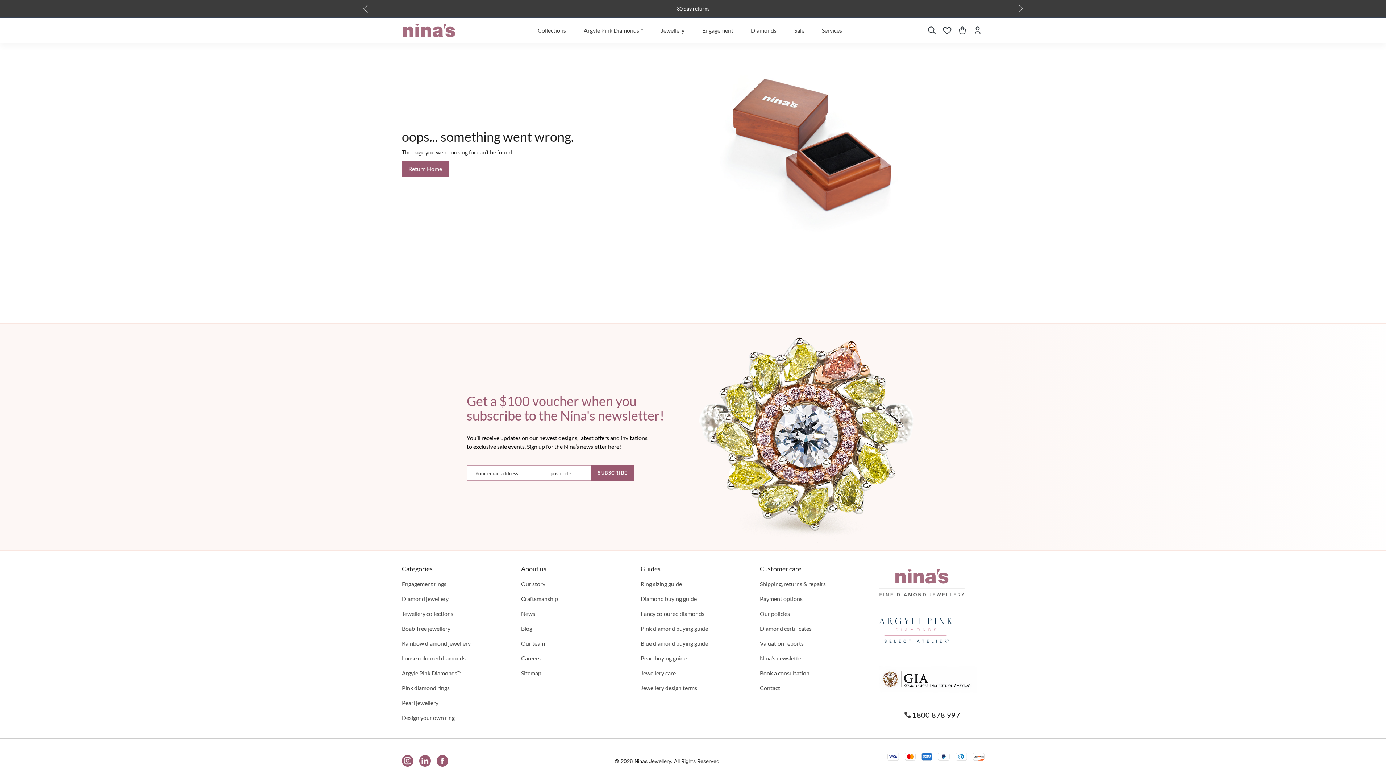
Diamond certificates (786, 628)
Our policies (775, 613)
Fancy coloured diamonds (672, 613)
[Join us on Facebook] (442, 761)
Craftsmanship (539, 598)
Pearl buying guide (664, 658)
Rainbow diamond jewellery (436, 643)
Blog (526, 628)
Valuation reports (782, 643)
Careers (531, 658)
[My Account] (978, 30)
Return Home (425, 168)
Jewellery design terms (669, 687)
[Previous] (365, 8)
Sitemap (531, 673)
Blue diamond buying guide (674, 643)
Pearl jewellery (420, 702)
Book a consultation (784, 673)
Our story (533, 583)
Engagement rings (424, 583)
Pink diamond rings (426, 687)
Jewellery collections (427, 613)
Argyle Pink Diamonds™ (432, 673)
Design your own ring (428, 717)
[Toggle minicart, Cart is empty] (962, 30)
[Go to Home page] (429, 30)
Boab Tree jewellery (426, 628)
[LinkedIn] (425, 761)
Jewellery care (658, 673)
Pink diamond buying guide (674, 628)
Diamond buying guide (669, 598)
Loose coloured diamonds (434, 658)
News (528, 613)
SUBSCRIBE (613, 473)
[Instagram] (407, 761)
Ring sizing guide (661, 583)
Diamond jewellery (425, 598)
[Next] (1021, 8)
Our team (533, 643)
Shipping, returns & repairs (793, 583)
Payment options (781, 598)
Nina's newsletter (781, 658)
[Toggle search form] (932, 30)
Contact (770, 687)
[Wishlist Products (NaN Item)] (947, 30)
